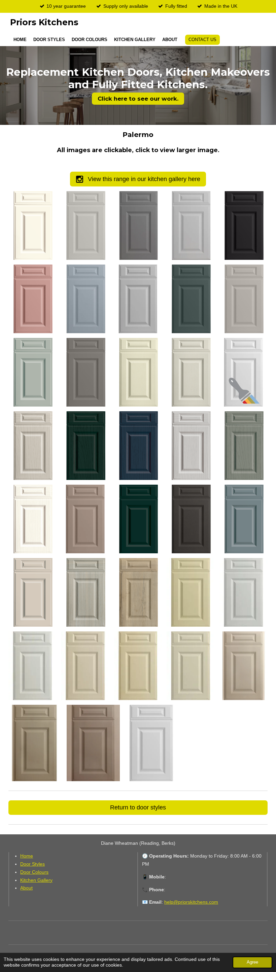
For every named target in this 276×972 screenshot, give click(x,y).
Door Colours (34, 872)
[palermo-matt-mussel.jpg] (243, 665)
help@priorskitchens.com (191, 902)
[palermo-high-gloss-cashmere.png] (85, 225)
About (26, 888)
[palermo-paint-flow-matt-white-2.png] (32, 519)
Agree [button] (252, 962)
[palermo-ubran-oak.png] (85, 592)
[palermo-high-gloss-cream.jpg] (138, 665)
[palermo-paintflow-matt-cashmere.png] (32, 445)
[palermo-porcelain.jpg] (151, 743)
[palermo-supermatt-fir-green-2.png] (138, 519)
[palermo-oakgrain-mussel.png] (191, 372)
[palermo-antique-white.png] (32, 225)
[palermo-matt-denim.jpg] (85, 299)
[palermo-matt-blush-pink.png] (32, 299)
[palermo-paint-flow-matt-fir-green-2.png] (85, 445)
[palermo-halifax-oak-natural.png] (138, 592)
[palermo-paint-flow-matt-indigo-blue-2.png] (138, 445)
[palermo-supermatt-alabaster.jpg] (191, 665)
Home (26, 856)
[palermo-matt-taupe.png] (85, 372)
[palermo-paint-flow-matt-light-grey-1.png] (191, 445)
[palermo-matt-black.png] (243, 225)
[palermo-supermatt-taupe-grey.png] (32, 592)
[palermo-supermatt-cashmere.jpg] (85, 519)
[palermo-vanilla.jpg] (191, 592)
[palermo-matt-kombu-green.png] (191, 299)
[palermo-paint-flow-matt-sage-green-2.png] (243, 445)
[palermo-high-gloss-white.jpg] (32, 665)
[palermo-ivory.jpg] (85, 665)
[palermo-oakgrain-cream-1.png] (138, 372)
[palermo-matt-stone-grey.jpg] (93, 743)
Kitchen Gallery (36, 880)
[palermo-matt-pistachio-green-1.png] (32, 372)
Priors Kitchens (44, 22)
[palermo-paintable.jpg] (243, 372)
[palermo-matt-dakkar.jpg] (35, 743)
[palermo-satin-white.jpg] (243, 592)
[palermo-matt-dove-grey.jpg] (138, 299)
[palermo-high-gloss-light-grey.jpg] (191, 225)
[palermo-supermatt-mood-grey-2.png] (243, 519)
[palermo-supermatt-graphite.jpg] (191, 519)
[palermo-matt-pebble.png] (243, 299)
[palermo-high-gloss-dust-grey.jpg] (138, 225)
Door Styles (32, 864)
